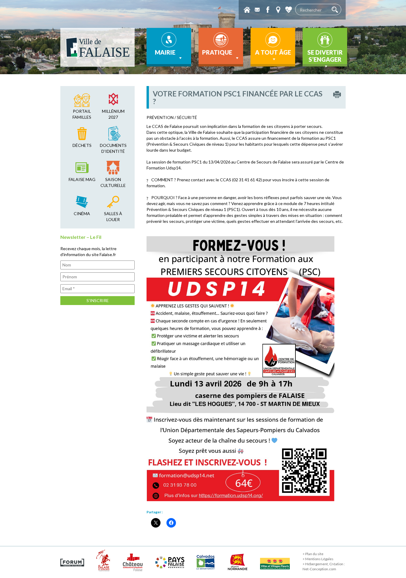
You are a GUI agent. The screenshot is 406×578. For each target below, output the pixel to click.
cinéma (82, 213)
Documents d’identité (113, 148)
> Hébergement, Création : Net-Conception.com (324, 566)
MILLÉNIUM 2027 (113, 114)
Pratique (217, 52)
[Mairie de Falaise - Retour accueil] (97, 47)
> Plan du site (313, 554)
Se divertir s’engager (325, 56)
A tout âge (273, 52)
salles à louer (113, 216)
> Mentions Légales (318, 559)
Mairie (165, 52)
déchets (82, 145)
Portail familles (82, 114)
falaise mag (82, 179)
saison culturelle (113, 182)
